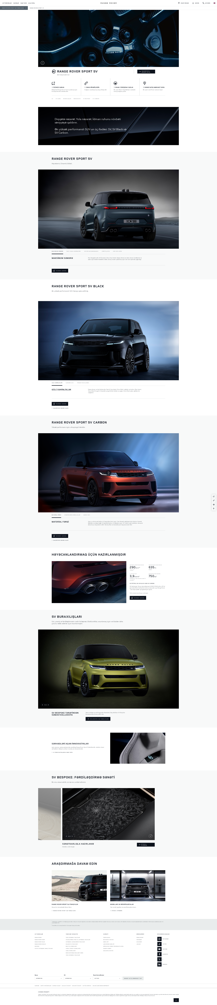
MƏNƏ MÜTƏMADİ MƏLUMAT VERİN (74, 952)
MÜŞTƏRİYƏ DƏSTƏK (108, 939)
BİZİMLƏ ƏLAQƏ (57, 985)
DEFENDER (139, 939)
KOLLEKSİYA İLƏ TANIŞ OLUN (99, 719)
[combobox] (49, 978)
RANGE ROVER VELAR (40, 941)
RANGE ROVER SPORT (40, 939)
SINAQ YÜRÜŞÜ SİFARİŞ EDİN (73, 948)
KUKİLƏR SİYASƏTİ (76, 985)
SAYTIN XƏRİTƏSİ (87, 985)
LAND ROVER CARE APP (108, 944)
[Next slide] (48, 704)
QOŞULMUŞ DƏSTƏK (108, 950)
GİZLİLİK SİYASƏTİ (66, 985)
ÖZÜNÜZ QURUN (61, 270)
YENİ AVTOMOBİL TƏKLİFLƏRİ (73, 937)
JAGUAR (138, 944)
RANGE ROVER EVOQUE (40, 944)
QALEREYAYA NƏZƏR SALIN (146, 71)
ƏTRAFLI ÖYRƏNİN (51, 845)
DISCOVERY (139, 941)
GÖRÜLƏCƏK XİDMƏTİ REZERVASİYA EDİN (113, 946)
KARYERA (37, 985)
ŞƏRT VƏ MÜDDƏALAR (46, 985)
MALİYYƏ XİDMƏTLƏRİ (71, 946)
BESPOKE (37, 946)
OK (176, 1000)
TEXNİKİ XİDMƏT (107, 948)
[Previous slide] (42, 704)
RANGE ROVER (38, 937)
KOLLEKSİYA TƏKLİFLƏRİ (72, 944)
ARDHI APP (105, 941)
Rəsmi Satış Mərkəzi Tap (133, 978)
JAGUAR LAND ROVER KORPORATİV (100, 985)
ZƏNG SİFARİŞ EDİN (71, 950)
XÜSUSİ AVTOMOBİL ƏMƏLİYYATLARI (44, 948)
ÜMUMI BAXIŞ (106, 937)
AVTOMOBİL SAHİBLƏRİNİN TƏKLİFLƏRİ (75, 941)
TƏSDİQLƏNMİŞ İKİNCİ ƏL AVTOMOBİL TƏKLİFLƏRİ (78, 939)
